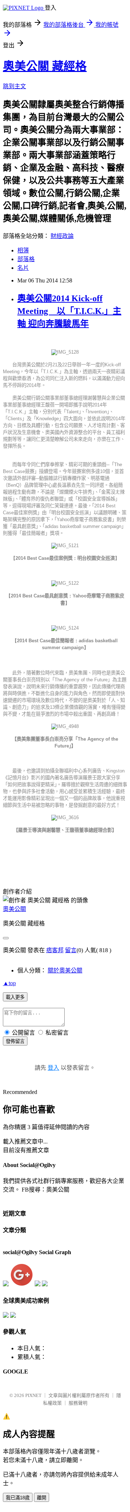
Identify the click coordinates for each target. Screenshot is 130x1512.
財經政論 (62, 236)
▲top (9, 983)
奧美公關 (14, 909)
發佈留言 (15, 1041)
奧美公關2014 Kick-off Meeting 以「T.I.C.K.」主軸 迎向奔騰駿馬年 (69, 311)
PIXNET (33, 1395)
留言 (71, 950)
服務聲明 (78, 1403)
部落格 (26, 259)
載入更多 (15, 997)
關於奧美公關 (65, 970)
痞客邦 (55, 950)
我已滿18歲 (18, 1497)
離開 (41, 1497)
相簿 (23, 250)
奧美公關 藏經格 (45, 66)
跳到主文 (14, 86)
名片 (23, 268)
